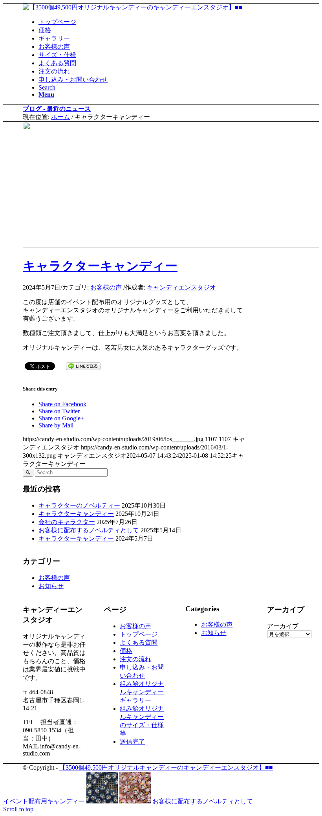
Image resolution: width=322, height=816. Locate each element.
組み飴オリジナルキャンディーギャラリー (142, 692)
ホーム (60, 117)
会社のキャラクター (66, 522)
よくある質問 (138, 642)
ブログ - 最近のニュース (57, 108)
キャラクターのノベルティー (79, 505)
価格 (126, 650)
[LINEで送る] (83, 365)
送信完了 (132, 741)
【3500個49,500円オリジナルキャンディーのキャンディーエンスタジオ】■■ (166, 767)
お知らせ (51, 586)
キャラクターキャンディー (100, 266)
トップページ (138, 634)
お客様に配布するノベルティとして (88, 530)
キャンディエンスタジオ (181, 287)
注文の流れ (135, 659)
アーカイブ (282, 626)
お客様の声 (106, 287)
